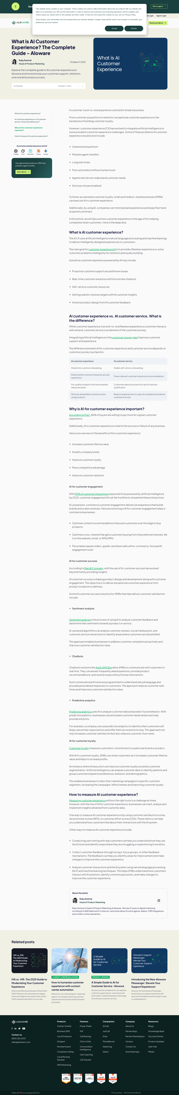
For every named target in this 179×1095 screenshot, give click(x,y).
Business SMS (63, 1031)
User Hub (152, 1046)
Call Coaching (86, 1054)
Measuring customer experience (87, 800)
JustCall (106, 1031)
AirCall (106, 1026)
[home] (20, 23)
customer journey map (125, 337)
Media (151, 1051)
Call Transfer (85, 1059)
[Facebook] (12, 1028)
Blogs (151, 1026)
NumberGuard (64, 1046)
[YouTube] (23, 1028)
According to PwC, (80, 414)
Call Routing (85, 1036)
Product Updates (156, 1041)
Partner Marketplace (135, 1036)
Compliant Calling (65, 1051)
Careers (129, 1041)
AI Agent (61, 1041)
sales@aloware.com (21, 1042)
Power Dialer (86, 1026)
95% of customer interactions (92, 493)
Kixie (105, 1036)
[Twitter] (19, 1028)
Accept (114, 28)
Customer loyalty (79, 748)
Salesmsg (107, 1046)
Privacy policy (116, 1092)
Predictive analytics (80, 711)
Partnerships (131, 1031)
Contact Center (64, 1026)
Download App (132, 1051)
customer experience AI (102, 249)
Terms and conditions (132, 1092)
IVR (81, 1031)
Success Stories (155, 1036)
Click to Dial (85, 1041)
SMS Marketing (64, 1065)
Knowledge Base (156, 1031)
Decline (134, 28)
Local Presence (64, 1036)
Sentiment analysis (80, 619)
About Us (130, 1026)
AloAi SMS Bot (104, 667)
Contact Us (131, 1046)
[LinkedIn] (15, 1028)
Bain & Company (94, 568)
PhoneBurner (109, 1041)
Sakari (105, 1051)
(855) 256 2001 (19, 1038)
